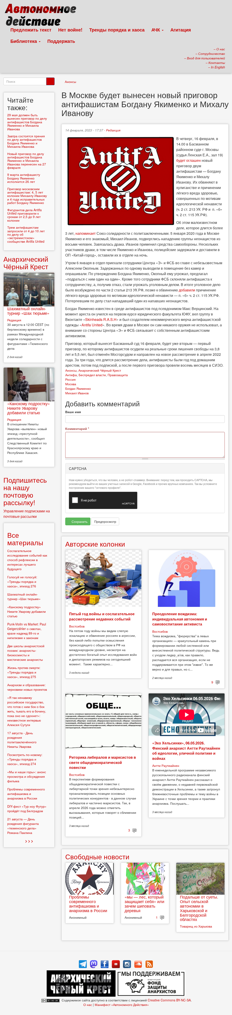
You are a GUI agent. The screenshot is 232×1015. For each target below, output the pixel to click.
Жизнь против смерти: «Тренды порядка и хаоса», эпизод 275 (23, 672)
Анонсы (70, 81)
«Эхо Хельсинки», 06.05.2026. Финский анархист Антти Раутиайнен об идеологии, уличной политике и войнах (186, 750)
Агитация (180, 29)
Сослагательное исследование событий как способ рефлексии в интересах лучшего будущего (27, 559)
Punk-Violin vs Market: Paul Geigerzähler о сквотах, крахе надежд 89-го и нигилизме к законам (26, 631)
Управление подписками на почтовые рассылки (26, 513)
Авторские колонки (95, 544)
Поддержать (61, 41)
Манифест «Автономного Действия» (122, 1004)
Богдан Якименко (78, 388)
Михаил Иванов (77, 393)
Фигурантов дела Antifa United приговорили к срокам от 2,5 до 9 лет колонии (24, 215)
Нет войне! (70, 29)
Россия (70, 379)
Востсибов (77, 626)
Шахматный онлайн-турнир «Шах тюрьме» (28, 310)
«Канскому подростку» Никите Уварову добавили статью (28, 407)
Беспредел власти (92, 375)
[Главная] (42, 16)
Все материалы (25, 538)
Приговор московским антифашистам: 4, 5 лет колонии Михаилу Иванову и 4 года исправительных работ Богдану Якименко (27, 196)
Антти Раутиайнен (165, 765)
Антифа (71, 375)
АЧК (156, 29)
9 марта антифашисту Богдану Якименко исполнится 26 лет (23, 178)
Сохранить (79, 521)
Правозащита (118, 375)
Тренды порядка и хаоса (117, 29)
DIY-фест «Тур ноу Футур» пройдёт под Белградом (26, 808)
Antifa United (92, 324)
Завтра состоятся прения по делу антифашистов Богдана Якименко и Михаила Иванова (26, 141)
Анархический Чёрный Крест (99, 370)
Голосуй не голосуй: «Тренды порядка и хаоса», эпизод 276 (22, 581)
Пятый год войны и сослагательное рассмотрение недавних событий (102, 616)
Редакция (113, 130)
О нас (87, 1004)
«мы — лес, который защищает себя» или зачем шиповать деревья (144, 903)
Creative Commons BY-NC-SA (169, 1000)
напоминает (85, 233)
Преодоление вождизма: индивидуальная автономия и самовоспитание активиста (179, 619)
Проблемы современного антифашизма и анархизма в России (88, 903)
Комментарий (77, 428)
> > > (29, 840)
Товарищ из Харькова (196, 926)
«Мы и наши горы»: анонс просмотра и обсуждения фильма (26, 776)
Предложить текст (30, 29)
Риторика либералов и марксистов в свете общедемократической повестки (102, 762)
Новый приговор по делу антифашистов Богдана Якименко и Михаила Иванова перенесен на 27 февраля (26, 160)
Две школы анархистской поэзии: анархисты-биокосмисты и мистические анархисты (25, 653)
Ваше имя (73, 411)
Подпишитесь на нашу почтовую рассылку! (25, 491)
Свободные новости (97, 856)
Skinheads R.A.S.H (100, 319)
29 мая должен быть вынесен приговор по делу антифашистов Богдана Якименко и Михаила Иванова (27, 122)
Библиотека (24, 41)
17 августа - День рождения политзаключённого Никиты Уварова (21, 740)
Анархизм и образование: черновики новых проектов (27, 687)
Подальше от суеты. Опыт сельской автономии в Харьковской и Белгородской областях (199, 908)
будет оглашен (188, 160)
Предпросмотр (105, 521)
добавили (187, 290)
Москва (70, 384)
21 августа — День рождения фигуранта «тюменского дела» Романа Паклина (23, 826)
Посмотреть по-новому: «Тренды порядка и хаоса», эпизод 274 (24, 759)
